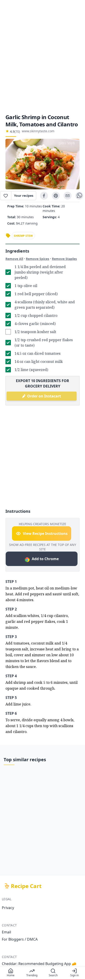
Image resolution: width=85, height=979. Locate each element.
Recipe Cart (26, 886)
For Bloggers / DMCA (20, 939)
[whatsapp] (79, 195)
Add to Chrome (45, 558)
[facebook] (44, 195)
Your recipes (23, 195)
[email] (67, 195)
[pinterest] (56, 195)
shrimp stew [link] (23, 236)
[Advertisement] (42, 56)
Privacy (8, 907)
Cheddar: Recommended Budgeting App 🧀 (39, 963)
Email (6, 932)
